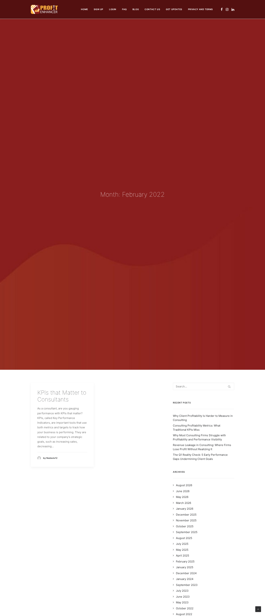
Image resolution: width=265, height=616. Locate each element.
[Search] (203, 386)
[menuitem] (84, 9)
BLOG (135, 9)
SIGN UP (98, 9)
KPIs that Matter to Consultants (61, 396)
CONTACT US (152, 9)
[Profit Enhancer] (44, 9)
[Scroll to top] (258, 609)
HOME (84, 9)
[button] (221, 9)
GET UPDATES (174, 9)
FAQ (124, 9)
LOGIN (112, 9)
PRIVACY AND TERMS (200, 9)
